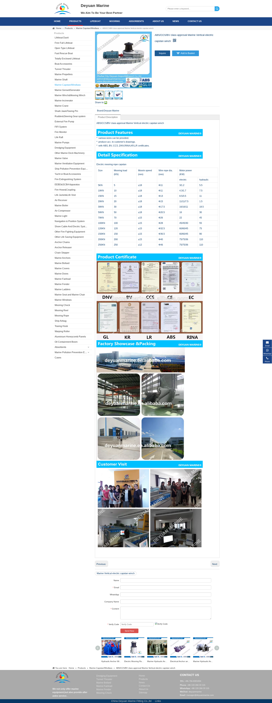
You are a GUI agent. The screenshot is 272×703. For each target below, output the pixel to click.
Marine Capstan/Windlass (68, 85)
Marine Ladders (62, 289)
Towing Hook (61, 326)
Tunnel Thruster (63, 69)
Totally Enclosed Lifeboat (67, 58)
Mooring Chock (62, 305)
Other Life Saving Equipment (69, 237)
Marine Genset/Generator (67, 90)
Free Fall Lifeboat (63, 43)
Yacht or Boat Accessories (68, 174)
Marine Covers (62, 268)
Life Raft (59, 137)
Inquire (162, 53)
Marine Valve (61, 158)
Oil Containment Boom (66, 342)
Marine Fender (62, 284)
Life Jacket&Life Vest (65, 195)
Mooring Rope (62, 315)
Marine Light (61, 216)
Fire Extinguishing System (68, 179)
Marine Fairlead (63, 279)
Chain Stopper (62, 252)
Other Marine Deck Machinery (70, 153)
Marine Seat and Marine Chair (70, 294)
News (176, 21)
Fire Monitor (61, 132)
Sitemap (143, 692)
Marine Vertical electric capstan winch (116, 573)
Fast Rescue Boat (64, 53)
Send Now (129, 631)
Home (57, 21)
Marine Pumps (62, 142)
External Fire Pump (64, 121)
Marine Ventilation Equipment (69, 163)
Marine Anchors (62, 258)
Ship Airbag (60, 321)
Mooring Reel (61, 310)
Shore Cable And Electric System (71, 226)
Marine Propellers (64, 74)
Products (75, 21)
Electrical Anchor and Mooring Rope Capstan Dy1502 (180, 661)
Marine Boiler (61, 205)
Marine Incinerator (64, 100)
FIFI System (61, 127)
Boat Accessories (63, 64)
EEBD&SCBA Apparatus (67, 184)
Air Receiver (61, 200)
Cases (58, 357)
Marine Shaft (61, 79)
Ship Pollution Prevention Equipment (73, 169)
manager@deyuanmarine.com (200, 695)
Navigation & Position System (70, 221)
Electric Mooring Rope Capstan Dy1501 (134, 661)
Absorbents (136, 21)
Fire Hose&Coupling (65, 190)
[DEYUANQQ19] (62, 8)
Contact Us (195, 21)
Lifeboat (95, 21)
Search (217, 8)
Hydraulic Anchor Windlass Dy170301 (111, 661)
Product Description (108, 117)
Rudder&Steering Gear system (70, 116)
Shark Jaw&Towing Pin (66, 111)
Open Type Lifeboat (64, 48)
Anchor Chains (62, 242)
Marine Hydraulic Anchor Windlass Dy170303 (203, 661)
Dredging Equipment (65, 148)
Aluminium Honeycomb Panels (70, 336)
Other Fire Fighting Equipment (70, 232)
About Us (158, 21)
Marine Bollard (62, 263)
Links (158, 701)
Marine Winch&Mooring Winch (70, 95)
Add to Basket (188, 53)
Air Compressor (62, 211)
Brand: (100, 110)
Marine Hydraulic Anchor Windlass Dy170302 (157, 661)
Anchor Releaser (63, 247)
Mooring (114, 21)
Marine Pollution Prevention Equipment (73, 352)
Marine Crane (61, 106)
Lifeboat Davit (62, 37)
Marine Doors (61, 273)
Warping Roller (62, 331)
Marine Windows (63, 300)
